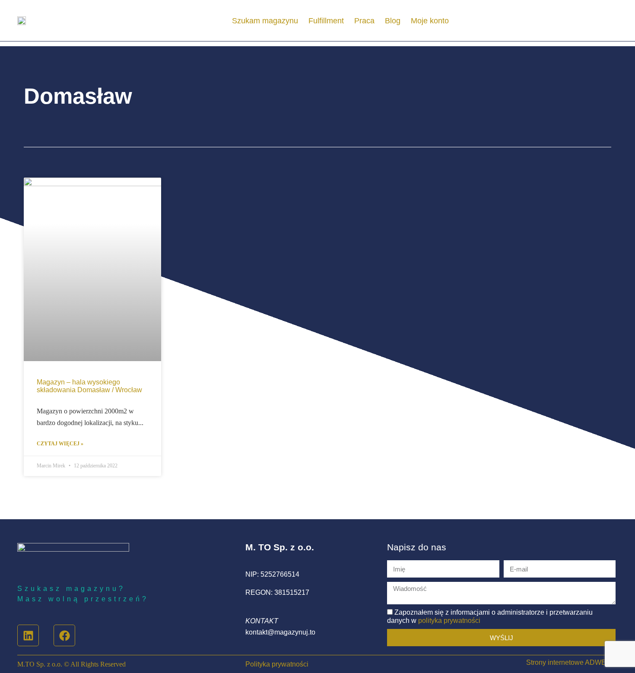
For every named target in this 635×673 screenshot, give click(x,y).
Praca (364, 20)
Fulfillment (326, 20)
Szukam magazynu (265, 20)
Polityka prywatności (276, 664)
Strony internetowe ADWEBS (571, 662)
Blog (392, 20)
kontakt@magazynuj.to (280, 632)
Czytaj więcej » (60, 444)
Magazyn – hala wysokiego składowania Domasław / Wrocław (89, 386)
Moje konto (430, 20)
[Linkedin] (28, 635)
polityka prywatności (449, 620)
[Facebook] (64, 635)
